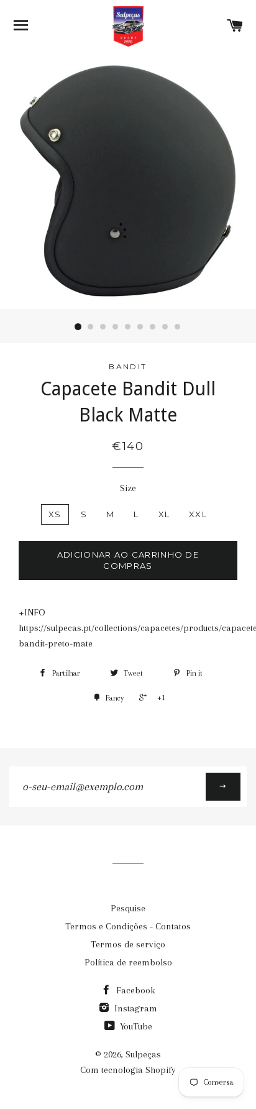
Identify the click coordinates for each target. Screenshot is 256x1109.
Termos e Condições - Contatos (128, 926)
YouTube (134, 1026)
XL (164, 514)
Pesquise (128, 908)
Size (128, 488)
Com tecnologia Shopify (128, 1069)
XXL (198, 514)
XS (55, 514)
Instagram (134, 1008)
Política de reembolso (128, 962)
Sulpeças (143, 1054)
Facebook (134, 990)
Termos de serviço (128, 944)
